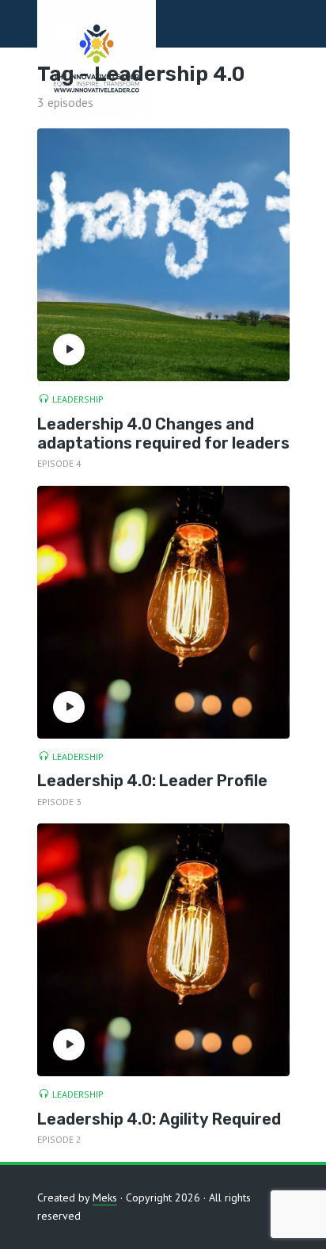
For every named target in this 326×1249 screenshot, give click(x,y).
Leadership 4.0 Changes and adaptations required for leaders (163, 433)
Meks (105, 1197)
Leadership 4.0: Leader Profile (152, 780)
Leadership (78, 399)
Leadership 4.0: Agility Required (159, 1119)
